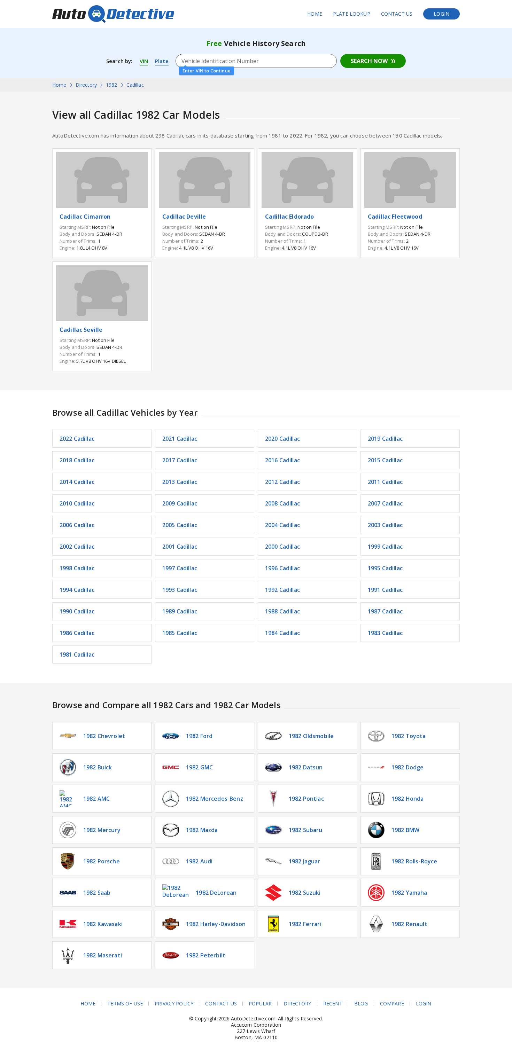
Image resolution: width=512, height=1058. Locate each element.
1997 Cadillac (179, 568)
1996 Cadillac (282, 568)
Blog (361, 1004)
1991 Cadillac (385, 590)
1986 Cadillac (77, 633)
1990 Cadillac (77, 611)
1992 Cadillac (282, 590)
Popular (260, 1004)
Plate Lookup (351, 13)
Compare (392, 1004)
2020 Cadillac (282, 438)
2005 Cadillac (179, 525)
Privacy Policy (174, 1004)
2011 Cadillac (385, 482)
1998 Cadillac (77, 568)
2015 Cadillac (385, 460)
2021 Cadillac (179, 438)
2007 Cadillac (385, 503)
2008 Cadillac (282, 503)
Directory (297, 1004)
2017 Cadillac (179, 460)
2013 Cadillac (179, 482)
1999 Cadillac (385, 546)
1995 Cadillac (385, 568)
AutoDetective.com (113, 14)
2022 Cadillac (77, 438)
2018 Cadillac (77, 460)
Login (441, 13)
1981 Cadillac (77, 654)
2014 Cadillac (77, 482)
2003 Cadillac (385, 525)
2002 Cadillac (77, 546)
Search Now (369, 61)
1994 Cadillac (77, 590)
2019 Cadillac (385, 438)
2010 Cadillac (77, 503)
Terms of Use (125, 1004)
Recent (332, 1004)
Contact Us (397, 13)
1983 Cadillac (385, 633)
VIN (144, 60)
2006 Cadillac (77, 525)
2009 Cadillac (179, 503)
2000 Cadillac (282, 546)
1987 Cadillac (385, 611)
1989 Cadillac (179, 611)
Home (314, 13)
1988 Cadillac (282, 611)
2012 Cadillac (282, 482)
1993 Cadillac (179, 590)
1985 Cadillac (179, 633)
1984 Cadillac (282, 633)
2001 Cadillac (179, 546)
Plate (162, 60)
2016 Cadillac (282, 460)
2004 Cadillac (282, 525)
